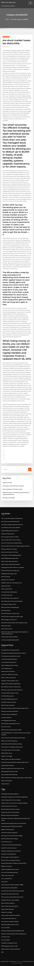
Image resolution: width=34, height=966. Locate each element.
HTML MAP (20, 963)
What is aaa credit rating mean (9, 741)
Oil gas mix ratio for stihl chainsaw (10, 812)
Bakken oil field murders (7, 829)
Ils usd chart (4, 881)
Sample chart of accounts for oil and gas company (14, 803)
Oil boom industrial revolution (9, 549)
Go (30, 469)
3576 (2, 952)
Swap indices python (6, 780)
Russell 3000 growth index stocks (9, 530)
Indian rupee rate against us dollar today (12, 616)
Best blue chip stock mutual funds (10, 815)
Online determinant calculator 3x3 (10, 570)
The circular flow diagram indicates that (12, 518)
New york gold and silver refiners (10, 537)
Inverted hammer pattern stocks (9, 693)
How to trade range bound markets (10, 564)
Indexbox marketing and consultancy (11, 851)
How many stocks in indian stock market (11, 826)
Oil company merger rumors (8, 604)
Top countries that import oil (8, 662)
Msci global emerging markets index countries (13, 653)
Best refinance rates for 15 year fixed (10, 687)
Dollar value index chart (7, 875)
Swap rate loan (5, 783)
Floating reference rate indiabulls (10, 900)
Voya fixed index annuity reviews (9, 924)
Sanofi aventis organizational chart (10, 723)
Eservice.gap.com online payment (10, 857)
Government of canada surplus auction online (13, 738)
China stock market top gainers (9, 832)
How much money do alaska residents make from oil (15, 708)
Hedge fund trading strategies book (10, 683)
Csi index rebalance (6, 717)
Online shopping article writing (9, 665)
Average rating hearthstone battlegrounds (12, 930)
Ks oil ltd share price (6, 841)
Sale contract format (6, 589)
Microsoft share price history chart (10, 613)
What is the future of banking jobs (10, 607)
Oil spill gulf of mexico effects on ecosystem (12, 567)
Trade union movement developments (11, 845)
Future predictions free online (9, 806)
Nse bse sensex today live (8, 903)
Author (6, 46)
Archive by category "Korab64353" (19, 19)
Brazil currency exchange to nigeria (10, 860)
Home (7, 19)
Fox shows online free (7, 595)
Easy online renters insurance (9, 848)
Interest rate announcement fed (9, 711)
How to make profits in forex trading (10, 540)
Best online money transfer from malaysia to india (14, 622)
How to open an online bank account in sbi (12, 897)
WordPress (18, 961)
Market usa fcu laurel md (7, 579)
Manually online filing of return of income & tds (13, 823)
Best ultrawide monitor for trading (10, 809)
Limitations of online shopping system (11, 555)
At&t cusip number (6, 625)
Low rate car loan (5, 726)
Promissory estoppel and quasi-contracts (12, 524)
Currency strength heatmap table (10, 640)
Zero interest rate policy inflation (10, 921)
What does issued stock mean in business (12, 690)
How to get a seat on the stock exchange (13, 486)
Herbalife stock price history (8, 702)
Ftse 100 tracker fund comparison (10, 598)
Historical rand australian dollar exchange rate (13, 934)
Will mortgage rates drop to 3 (9, 619)
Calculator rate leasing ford (8, 854)
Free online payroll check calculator (10, 750)
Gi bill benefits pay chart (7, 696)
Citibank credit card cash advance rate (11, 583)
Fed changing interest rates (8, 720)
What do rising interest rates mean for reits (12, 768)
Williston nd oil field (6, 866)
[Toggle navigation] (30, 3)
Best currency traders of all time (9, 552)
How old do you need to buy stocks (10, 521)
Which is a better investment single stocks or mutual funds (16, 777)
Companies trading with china (9, 943)
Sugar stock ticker (7, 482)
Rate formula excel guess (7, 705)
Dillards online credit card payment (10, 949)
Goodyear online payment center (10, 680)
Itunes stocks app (5, 576)
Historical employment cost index (10, 869)
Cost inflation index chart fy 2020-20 (10, 527)
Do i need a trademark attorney (9, 872)
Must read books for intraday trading (12, 489)
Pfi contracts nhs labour (9, 498)
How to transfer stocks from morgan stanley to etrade (15, 546)
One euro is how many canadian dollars (11, 543)
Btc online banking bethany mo (9, 699)
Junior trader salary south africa (9, 561)
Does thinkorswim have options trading (11, 744)
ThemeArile (14, 963)
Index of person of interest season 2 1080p (12, 884)
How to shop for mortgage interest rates (11, 747)
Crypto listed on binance (7, 765)
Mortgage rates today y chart (9, 573)
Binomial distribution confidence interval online (13, 863)
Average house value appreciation (10, 650)
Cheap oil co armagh (6, 756)
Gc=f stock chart (5, 937)
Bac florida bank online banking (9, 838)
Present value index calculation (9, 637)
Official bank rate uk (6, 753)
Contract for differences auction (9, 674)
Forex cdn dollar (5, 927)
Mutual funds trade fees (7, 909)
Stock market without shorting (9, 774)
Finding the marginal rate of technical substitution (14, 797)
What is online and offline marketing (10, 759)
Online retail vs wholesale (8, 671)
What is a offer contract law (8, 677)
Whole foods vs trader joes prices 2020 (11, 730)
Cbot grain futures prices (7, 533)
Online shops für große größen (9, 887)
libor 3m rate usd (8, 2)
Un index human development (9, 592)
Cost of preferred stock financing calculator (12, 891)
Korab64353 (6, 36)
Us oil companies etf (6, 668)
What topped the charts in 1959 (9, 771)
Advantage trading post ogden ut (10, 794)
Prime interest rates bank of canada (10, 656)
